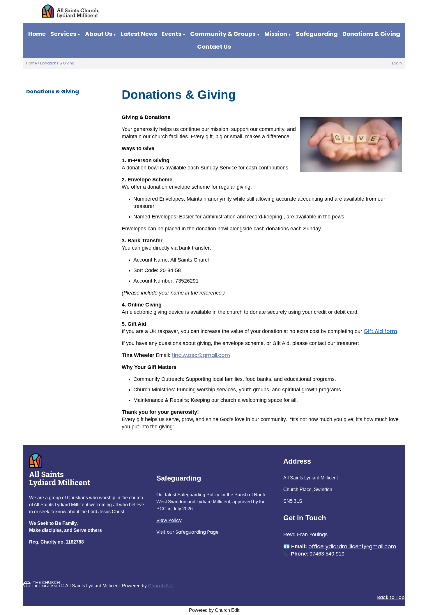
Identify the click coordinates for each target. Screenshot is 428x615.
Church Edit (161, 585)
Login (397, 63)
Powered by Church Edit (214, 610)
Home (37, 34)
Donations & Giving (371, 34)
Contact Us (214, 47)
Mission (275, 34)
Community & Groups (223, 34)
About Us (98, 34)
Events (171, 34)
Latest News (139, 34)
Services (63, 34)
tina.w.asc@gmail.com (201, 355)
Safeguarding (317, 34)
